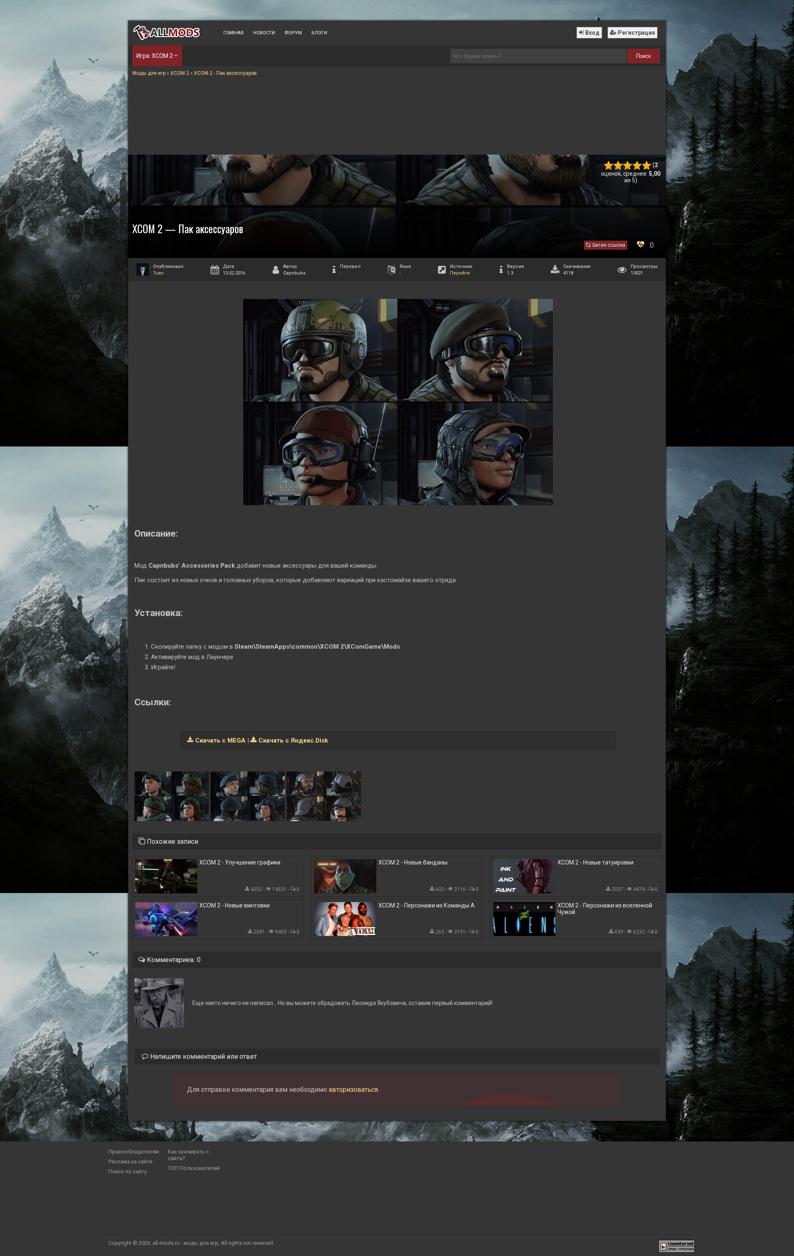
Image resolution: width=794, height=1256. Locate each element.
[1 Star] (608, 165)
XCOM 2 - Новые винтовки (234, 905)
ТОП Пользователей (194, 1168)
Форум (293, 33)
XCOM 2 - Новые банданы (412, 862)
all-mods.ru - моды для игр (185, 1243)
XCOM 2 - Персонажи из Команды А (426, 905)
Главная (233, 33)
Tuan (158, 273)
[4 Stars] (637, 165)
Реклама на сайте (130, 1161)
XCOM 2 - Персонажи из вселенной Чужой (604, 908)
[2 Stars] (618, 165)
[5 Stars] (646, 165)
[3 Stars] (627, 165)
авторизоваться (353, 1090)
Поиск (643, 56)
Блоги (319, 33)
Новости (264, 33)
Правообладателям (133, 1152)
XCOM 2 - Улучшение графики (239, 862)
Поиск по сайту (127, 1171)
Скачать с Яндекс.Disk (293, 740)
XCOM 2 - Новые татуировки (595, 862)
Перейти (460, 273)
